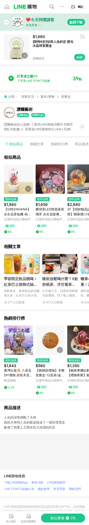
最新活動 (37, 482)
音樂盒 (66, 96)
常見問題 (59, 489)
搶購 (79, 57)
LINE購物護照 (56, 482)
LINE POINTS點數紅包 (19, 489)
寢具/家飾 (48, 96)
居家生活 (27, 96)
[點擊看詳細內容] (18, 179)
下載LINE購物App (16, 482)
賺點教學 (44, 489)
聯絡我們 (75, 489)
